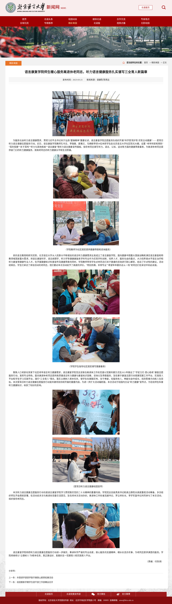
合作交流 (121, 19)
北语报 (97, 23)
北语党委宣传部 (74, 594)
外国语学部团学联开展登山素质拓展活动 (35, 578)
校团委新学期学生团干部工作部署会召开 (35, 582)
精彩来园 (72, 23)
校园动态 (72, 19)
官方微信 (101, 594)
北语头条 (48, 19)
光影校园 (145, 23)
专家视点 (145, 19)
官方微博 (126, 594)
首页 (24, 19)
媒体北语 (97, 19)
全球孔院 (24, 23)
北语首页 (145, 7)
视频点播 (121, 23)
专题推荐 (48, 23)
